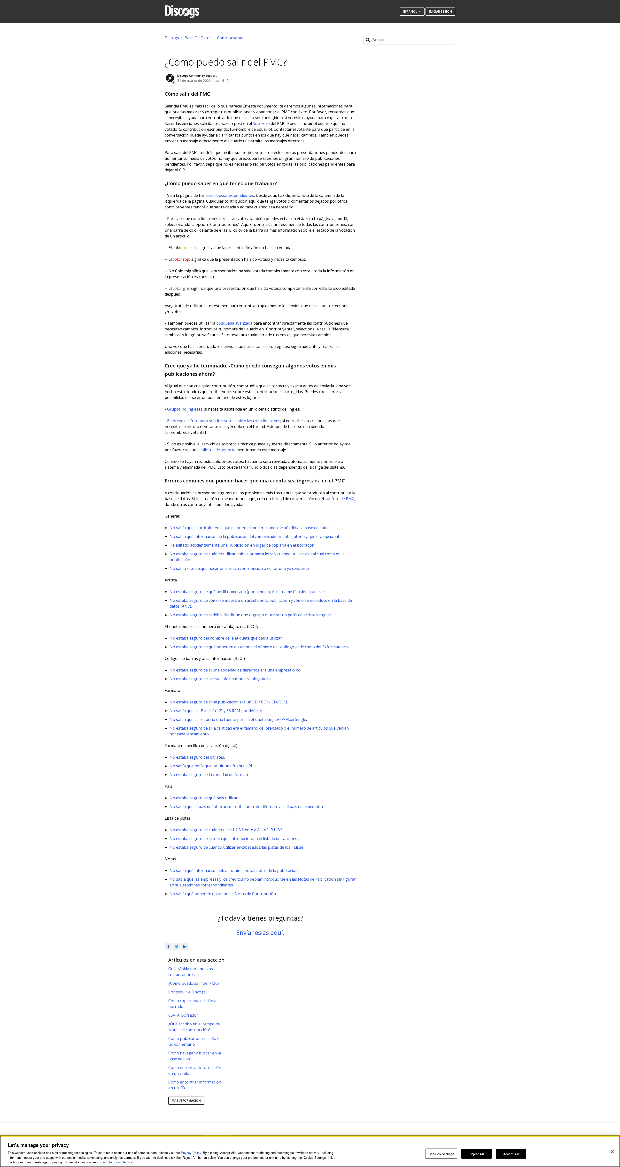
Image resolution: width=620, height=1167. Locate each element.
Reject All (476, 1153)
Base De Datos (198, 37)
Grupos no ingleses (184, 409)
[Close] (612, 1151)
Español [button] (410, 11)
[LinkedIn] (184, 946)
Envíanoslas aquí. (260, 932)
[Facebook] (168, 946)
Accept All (511, 1153)
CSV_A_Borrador (183, 1015)
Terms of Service (120, 1162)
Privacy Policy (191, 1152)
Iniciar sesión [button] (440, 11)
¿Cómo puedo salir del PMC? (193, 983)
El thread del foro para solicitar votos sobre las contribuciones (223, 420)
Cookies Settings (441, 1153)
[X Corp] (176, 946)
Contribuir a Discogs (187, 992)
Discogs (172, 37)
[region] (310, 1151)
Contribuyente (230, 37)
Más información (186, 1100)
